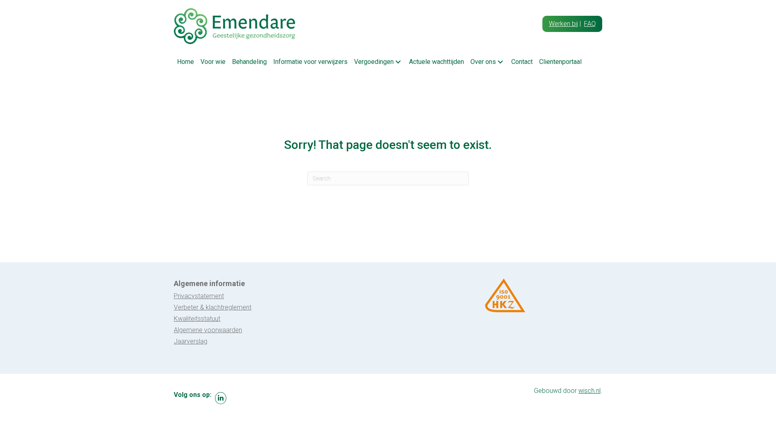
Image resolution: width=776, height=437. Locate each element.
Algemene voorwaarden (208, 330)
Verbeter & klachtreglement (212, 307)
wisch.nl (589, 391)
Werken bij (563, 24)
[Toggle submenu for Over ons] (500, 62)
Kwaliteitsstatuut (197, 318)
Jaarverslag (190, 341)
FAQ (590, 24)
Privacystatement (199, 296)
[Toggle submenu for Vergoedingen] (398, 62)
